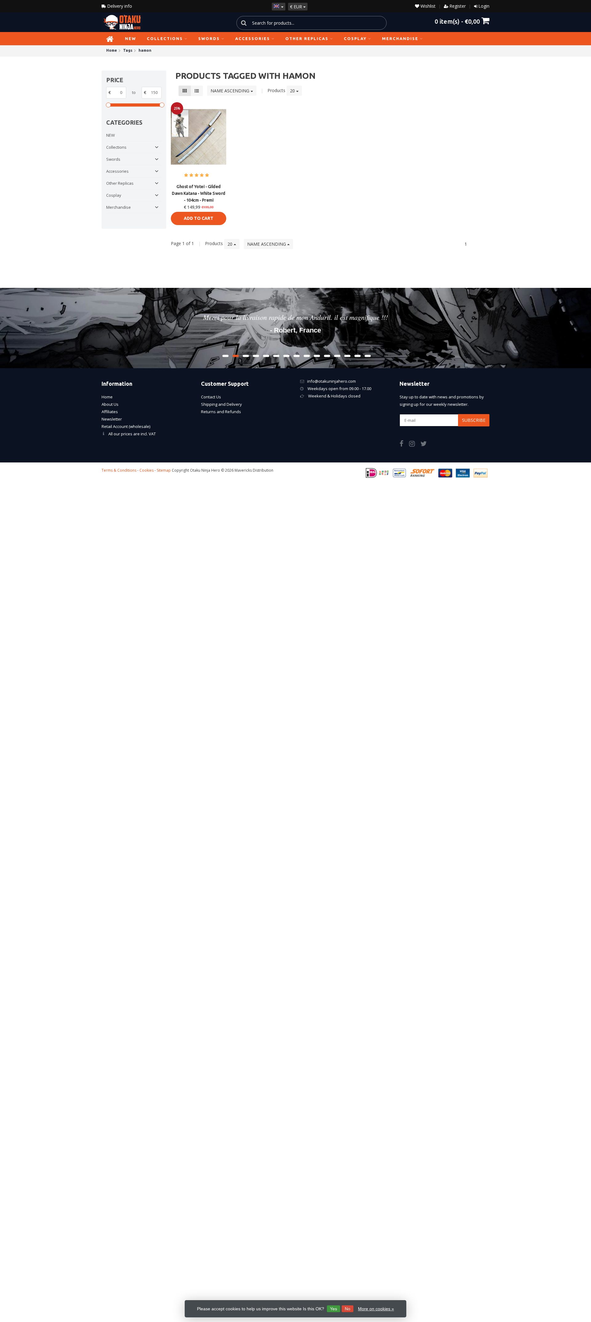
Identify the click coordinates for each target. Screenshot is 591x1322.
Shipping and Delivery (221, 404)
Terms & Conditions (119, 470)
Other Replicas (306, 38)
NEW (130, 38)
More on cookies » (376, 1308)
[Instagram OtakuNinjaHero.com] (414, 444)
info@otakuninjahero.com (331, 381)
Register (457, 6)
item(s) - (457, 21)
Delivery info (119, 6)
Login (483, 6)
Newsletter (112, 419)
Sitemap (164, 470)
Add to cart (198, 218)
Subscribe (473, 420)
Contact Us (211, 397)
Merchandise (400, 38)
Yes (333, 1308)
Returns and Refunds (221, 411)
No (347, 1308)
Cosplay (355, 38)
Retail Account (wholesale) (126, 426)
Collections (165, 38)
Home (107, 397)
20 (293, 91)
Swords (209, 38)
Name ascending (231, 91)
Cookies (146, 470)
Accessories (252, 38)
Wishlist (427, 6)
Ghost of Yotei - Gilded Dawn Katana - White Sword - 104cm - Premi (198, 193)
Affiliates (110, 411)
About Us (110, 404)
